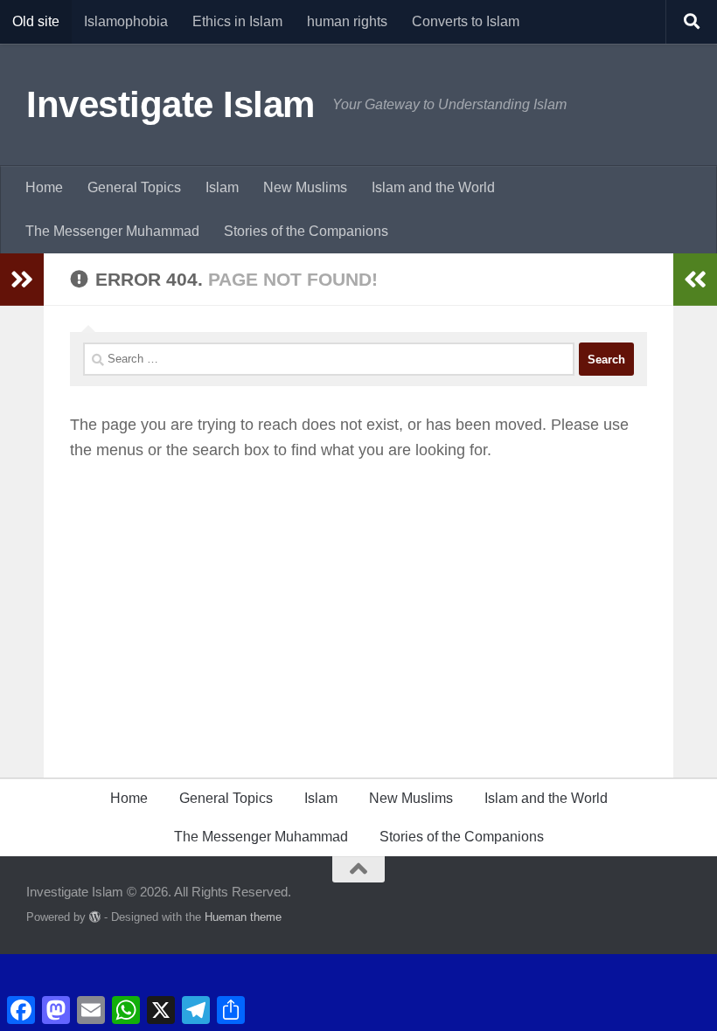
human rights (347, 21)
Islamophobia (126, 21)
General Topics (134, 187)
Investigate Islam (170, 104)
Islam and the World (433, 187)
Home (44, 187)
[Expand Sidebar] (22, 279)
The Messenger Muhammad (112, 231)
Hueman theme (243, 917)
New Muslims (305, 187)
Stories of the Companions (306, 231)
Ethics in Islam (237, 21)
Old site (35, 21)
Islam (222, 187)
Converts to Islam (465, 21)
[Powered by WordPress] (95, 917)
